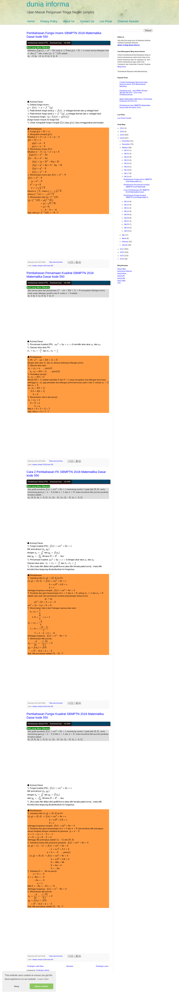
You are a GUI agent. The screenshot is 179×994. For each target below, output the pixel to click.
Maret (124, 238)
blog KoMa (121, 269)
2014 (122, 259)
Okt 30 (126, 154)
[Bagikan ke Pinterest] (79, 262)
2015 (122, 256)
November (126, 144)
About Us (69, 21)
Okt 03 (126, 231)
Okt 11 (126, 208)
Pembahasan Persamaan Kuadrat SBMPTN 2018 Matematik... (136, 186)
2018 (122, 138)
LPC (119, 283)
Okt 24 (126, 160)
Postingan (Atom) (42, 970)
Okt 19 (126, 167)
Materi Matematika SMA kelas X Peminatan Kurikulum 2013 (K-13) (136, 100)
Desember (126, 141)
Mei (123, 235)
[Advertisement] (68, 80)
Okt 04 (126, 228)
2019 (122, 135)
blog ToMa (121, 281)
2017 (122, 249)
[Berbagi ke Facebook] (77, 262)
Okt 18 (126, 170)
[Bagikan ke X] (74, 262)
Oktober (125, 148)
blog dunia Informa (124, 271)
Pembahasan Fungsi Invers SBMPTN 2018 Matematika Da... (138, 180)
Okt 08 (126, 218)
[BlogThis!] (71, 262)
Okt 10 (126, 211)
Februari (125, 242)
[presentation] (45, 50)
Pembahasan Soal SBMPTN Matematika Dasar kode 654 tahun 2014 (135, 106)
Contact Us (87, 21)
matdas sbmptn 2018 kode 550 (42, 265)
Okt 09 (126, 215)
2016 (122, 252)
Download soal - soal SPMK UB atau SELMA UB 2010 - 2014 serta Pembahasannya (133, 93)
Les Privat (106, 21)
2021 (122, 128)
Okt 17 (126, 173)
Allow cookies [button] (41, 986)
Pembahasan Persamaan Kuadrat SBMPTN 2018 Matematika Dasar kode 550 (60, 274)
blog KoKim (121, 274)
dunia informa (48, 4)
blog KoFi (121, 276)
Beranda (70, 966)
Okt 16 (126, 177)
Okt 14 (126, 205)
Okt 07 (126, 221)
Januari (125, 245)
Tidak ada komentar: (56, 262)
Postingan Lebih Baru (35, 966)
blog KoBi (121, 278)
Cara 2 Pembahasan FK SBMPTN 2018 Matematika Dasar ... (136, 191)
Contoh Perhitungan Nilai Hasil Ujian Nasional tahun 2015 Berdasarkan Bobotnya (134, 84)
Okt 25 (126, 157)
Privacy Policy (48, 21)
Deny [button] (16, 986)
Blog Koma (121, 67)
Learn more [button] (43, 979)
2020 (122, 132)
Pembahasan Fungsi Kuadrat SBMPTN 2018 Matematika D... (136, 196)
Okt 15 (126, 202)
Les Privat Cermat (124, 118)
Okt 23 (126, 163)
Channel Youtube (128, 21)
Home (31, 21)
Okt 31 (126, 150)
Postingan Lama (102, 966)
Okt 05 (126, 224)
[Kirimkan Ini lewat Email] (69, 262)
